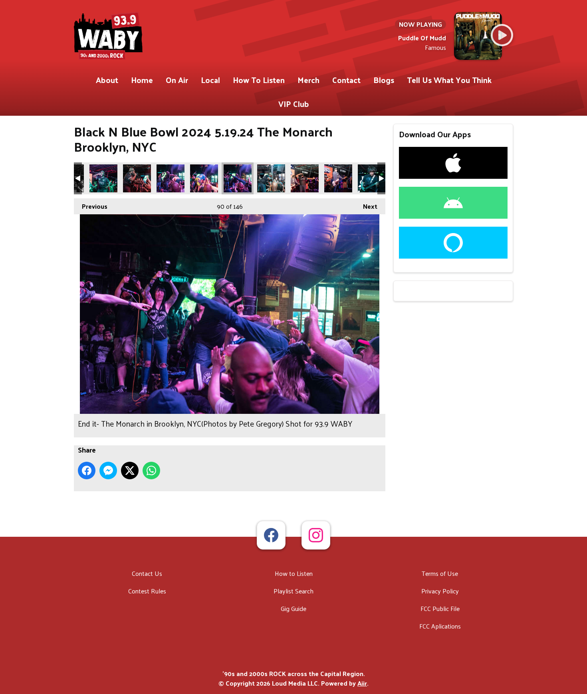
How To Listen (259, 80)
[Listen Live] (502, 35)
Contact (346, 80)
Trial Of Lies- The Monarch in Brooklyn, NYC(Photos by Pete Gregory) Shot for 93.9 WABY (372, 178)
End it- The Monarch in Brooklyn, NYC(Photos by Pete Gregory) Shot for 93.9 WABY (103, 178)
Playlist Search (293, 591)
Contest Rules (147, 591)
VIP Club (293, 104)
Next (366, 206)
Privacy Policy (440, 591)
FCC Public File (440, 608)
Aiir (362, 683)
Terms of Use (440, 573)
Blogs (383, 80)
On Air (177, 80)
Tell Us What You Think (449, 80)
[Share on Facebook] (86, 470)
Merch (308, 80)
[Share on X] (130, 470)
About (107, 80)
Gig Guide (293, 608)
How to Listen (294, 573)
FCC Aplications (440, 626)
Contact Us (147, 573)
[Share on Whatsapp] (151, 470)
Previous (90, 206)
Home (142, 80)
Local (210, 80)
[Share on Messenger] (108, 470)
